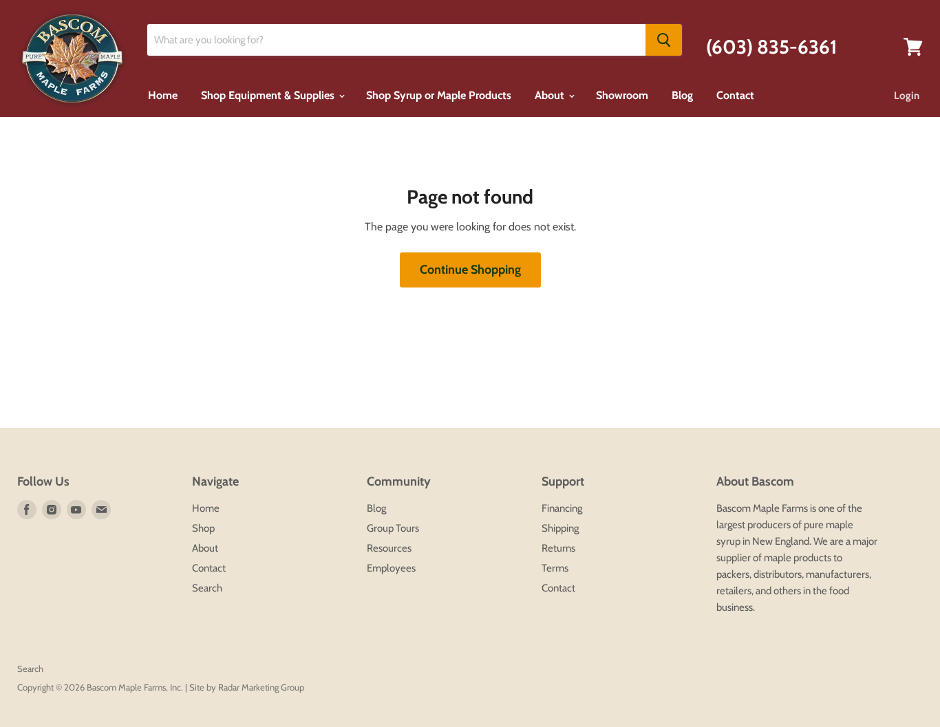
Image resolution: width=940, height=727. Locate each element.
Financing (562, 508)
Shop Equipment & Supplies (269, 95)
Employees (391, 568)
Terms (555, 568)
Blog (682, 95)
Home (163, 95)
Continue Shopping (470, 269)
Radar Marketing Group (261, 687)
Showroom (622, 95)
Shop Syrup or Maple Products (438, 95)
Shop (203, 528)
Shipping (560, 528)
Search (207, 588)
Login (906, 95)
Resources (389, 548)
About (551, 95)
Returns (558, 548)
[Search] (663, 40)
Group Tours (393, 528)
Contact (735, 95)
